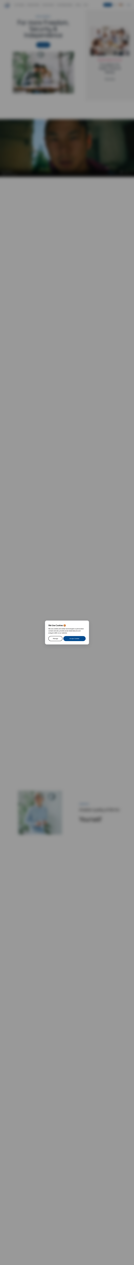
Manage (55, 639)
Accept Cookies (74, 639)
